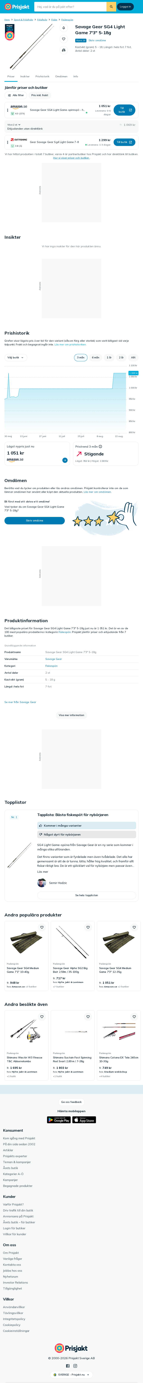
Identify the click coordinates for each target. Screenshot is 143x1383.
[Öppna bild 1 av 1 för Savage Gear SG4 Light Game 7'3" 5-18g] (32, 47)
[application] (71, 401)
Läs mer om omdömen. (98, 492)
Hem (7, 19)
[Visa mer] (8, 110)
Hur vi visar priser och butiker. (71, 157)
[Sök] (111, 7)
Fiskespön (67, 19)
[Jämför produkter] (64, 50)
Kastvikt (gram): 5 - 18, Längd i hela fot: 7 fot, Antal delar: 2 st (103, 48)
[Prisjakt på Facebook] (68, 1365)
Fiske (54, 19)
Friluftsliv (42, 19)
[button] (64, 28)
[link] (26, 956)
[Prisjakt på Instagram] (75, 1365)
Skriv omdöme (97, 40)
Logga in (125, 6)
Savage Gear (53, 659)
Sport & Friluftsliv (23, 19)
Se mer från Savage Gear (20, 702)
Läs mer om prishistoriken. (71, 344)
